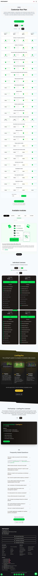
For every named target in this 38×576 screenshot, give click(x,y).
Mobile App (29, 552)
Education (29, 550)
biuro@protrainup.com (8, 564)
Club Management (30, 549)
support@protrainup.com (10, 565)
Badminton (12, 554)
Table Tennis (4, 554)
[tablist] (19, 25)
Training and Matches (31, 546)
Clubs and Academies (13, 546)
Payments (21, 546)
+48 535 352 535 (6, 561)
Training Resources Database (22, 554)
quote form (12, 462)
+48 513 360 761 (24, 461)
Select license (14, 194)
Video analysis (30, 554)
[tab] (16, 25)
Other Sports (4, 555)
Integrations (21, 552)
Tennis (11, 552)
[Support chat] (35, 573)
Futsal (3, 550)
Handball (11, 551)
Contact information (5, 569)
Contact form (12, 569)
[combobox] (16, 196)
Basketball (11, 550)
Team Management (22, 549)
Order (24, 195)
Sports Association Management (22, 551)
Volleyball (3, 551)
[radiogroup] (21, 29)
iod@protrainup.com (9, 568)
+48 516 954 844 (6, 559)
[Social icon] (14, 574)
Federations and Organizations (4, 547)
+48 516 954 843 (16, 461)
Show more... (19, 254)
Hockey (3, 552)
